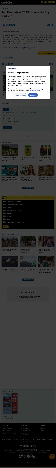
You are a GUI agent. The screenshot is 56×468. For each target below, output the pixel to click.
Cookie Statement (35, 90)
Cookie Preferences (20, 95)
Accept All (33, 95)
